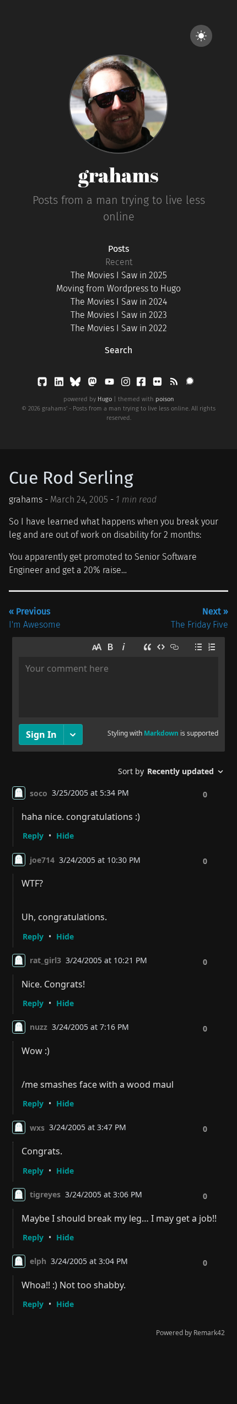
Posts (118, 249)
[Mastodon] (93, 384)
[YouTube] (110, 384)
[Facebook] (142, 384)
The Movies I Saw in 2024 (119, 301)
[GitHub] (43, 384)
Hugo (105, 399)
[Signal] (190, 384)
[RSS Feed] (174, 384)
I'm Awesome (35, 618)
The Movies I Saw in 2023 (119, 315)
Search (118, 350)
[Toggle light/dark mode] (201, 36)
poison (164, 399)
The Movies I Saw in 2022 (119, 328)
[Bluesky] (76, 384)
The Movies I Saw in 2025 (119, 275)
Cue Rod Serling (71, 477)
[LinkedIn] (60, 384)
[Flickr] (158, 384)
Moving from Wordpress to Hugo (118, 288)
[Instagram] (126, 384)
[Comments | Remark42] (118, 989)
